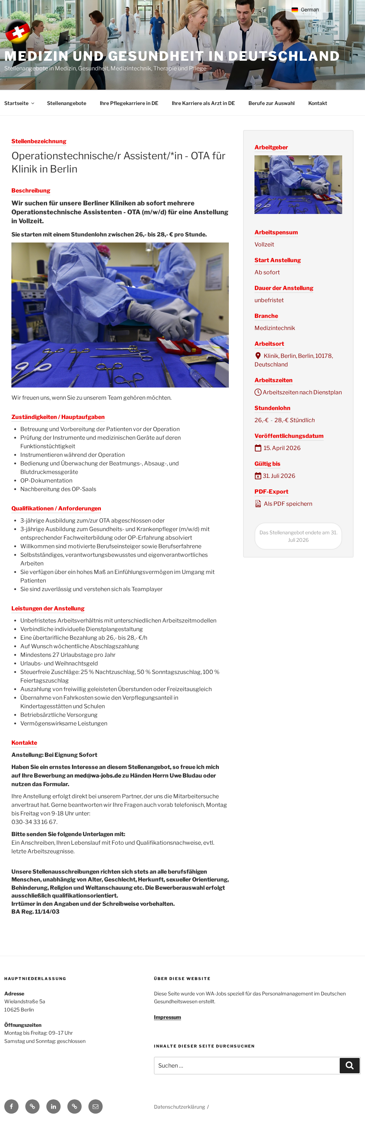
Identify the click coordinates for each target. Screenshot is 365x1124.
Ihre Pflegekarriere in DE (129, 103)
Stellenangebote (66, 103)
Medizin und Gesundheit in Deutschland (172, 56)
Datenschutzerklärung (179, 1107)
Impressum (167, 1017)
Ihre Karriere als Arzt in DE (203, 103)
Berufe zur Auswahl (271, 103)
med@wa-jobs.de (97, 775)
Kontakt (317, 103)
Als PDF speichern (287, 503)
